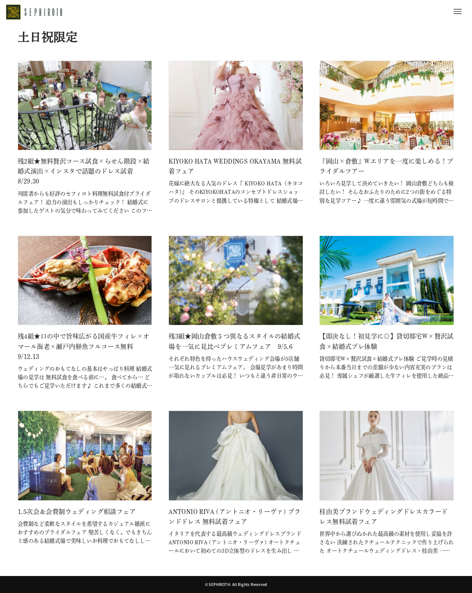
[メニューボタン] (457, 11)
